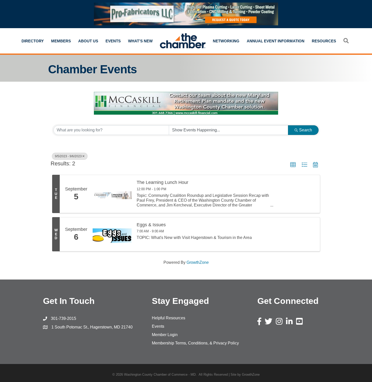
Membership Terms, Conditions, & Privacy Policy (195, 343)
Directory (33, 41)
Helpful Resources (168, 318)
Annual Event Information (275, 41)
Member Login (165, 335)
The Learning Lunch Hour (162, 182)
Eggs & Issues (151, 224)
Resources (324, 41)
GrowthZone (198, 262)
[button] (293, 165)
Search (305, 130)
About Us (88, 41)
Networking (226, 41)
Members (61, 41)
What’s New (140, 41)
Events (113, 41)
